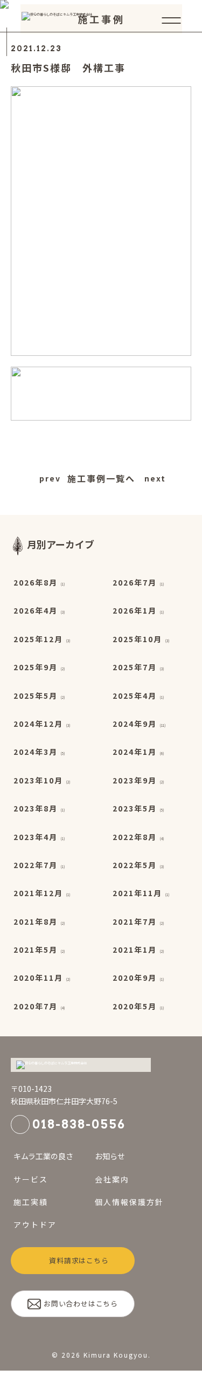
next (153, 478)
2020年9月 (135, 977)
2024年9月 (135, 723)
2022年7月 (35, 864)
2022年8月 (135, 836)
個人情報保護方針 (129, 1201)
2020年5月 (135, 1006)
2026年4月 (35, 610)
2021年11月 (137, 892)
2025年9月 (35, 667)
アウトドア (35, 1224)
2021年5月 (35, 949)
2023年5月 (135, 808)
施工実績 (30, 1201)
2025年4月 (135, 695)
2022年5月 (135, 864)
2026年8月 (35, 582)
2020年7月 (35, 1006)
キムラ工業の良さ (43, 1156)
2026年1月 (135, 610)
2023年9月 (135, 780)
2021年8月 (35, 921)
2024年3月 (35, 751)
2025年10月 (137, 639)
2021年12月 (38, 892)
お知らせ (110, 1156)
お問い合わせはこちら (81, 1303)
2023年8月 (35, 808)
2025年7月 (135, 667)
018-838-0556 (79, 1124)
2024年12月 (38, 723)
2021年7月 (135, 921)
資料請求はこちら (78, 1260)
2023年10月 (38, 780)
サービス (30, 1179)
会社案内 (112, 1179)
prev (48, 478)
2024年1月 (135, 751)
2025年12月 (38, 639)
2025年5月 (35, 695)
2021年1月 (135, 949)
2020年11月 (38, 977)
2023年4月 (35, 836)
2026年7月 (135, 582)
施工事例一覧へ (101, 478)
